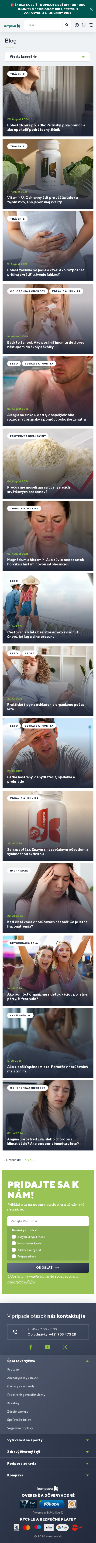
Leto (14, 363)
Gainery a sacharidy (20, 1386)
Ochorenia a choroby (27, 291)
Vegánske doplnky (20, 1428)
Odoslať (44, 1267)
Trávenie (17, 73)
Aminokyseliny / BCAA (22, 1378)
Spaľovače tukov (19, 1420)
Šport (30, 653)
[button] (47, 57)
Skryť (91, 9)
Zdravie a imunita (66, 291)
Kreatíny (13, 1403)
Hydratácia (19, 870)
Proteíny (13, 1369)
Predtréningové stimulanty (26, 1395)
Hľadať (67, 25)
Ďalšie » (28, 1160)
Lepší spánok (20, 1015)
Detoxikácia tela (24, 943)
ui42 (61, 1512)
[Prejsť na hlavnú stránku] (12, 25)
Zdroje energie (17, 1411)
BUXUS (51, 1512)
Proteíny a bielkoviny (28, 436)
